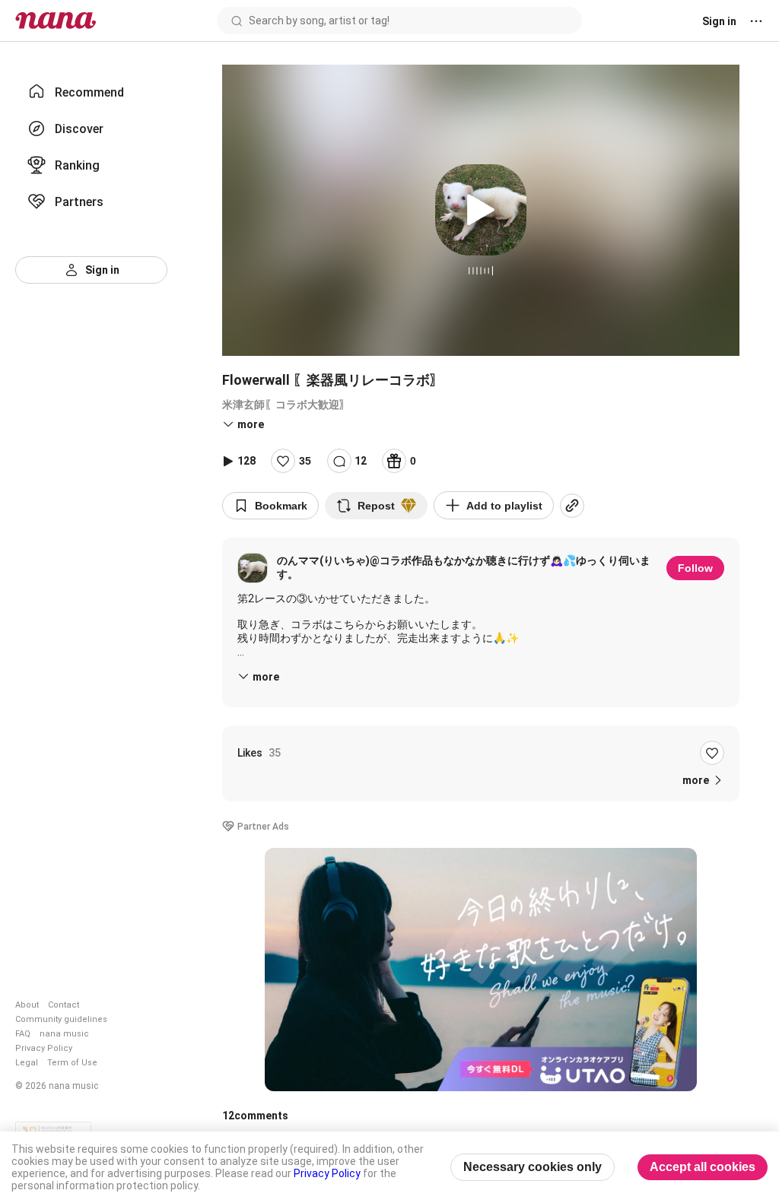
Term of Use (72, 1063)
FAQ (22, 1034)
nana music (64, 1034)
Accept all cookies (702, 1166)
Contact (63, 1005)
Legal (26, 1063)
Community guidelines (61, 1019)
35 (305, 461)
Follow (695, 568)
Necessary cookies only (532, 1166)
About (27, 1005)
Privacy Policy (43, 1048)
